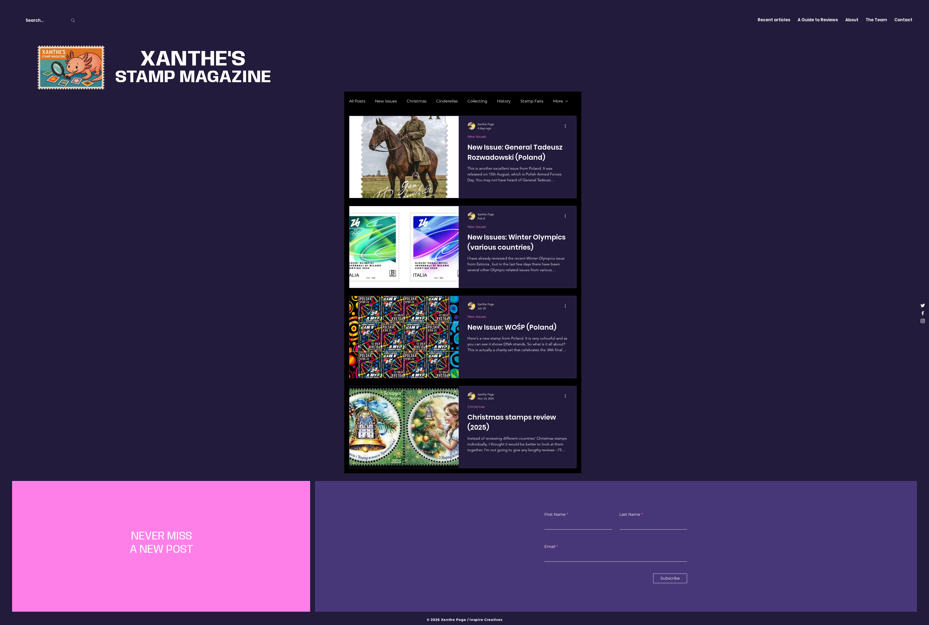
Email (549, 547)
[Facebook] (923, 313)
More (558, 101)
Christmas (417, 101)
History (504, 101)
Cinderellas (447, 101)
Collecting (477, 101)
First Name (555, 514)
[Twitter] (923, 305)
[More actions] (567, 126)
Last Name (629, 514)
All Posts (357, 101)
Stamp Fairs (531, 101)
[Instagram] (923, 321)
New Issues (386, 101)
